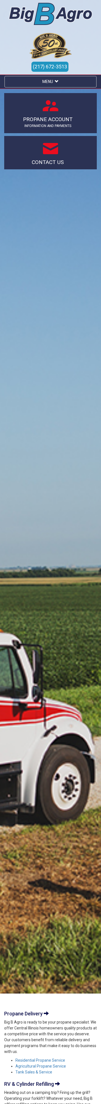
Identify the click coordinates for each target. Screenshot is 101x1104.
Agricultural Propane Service (40, 1066)
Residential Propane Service (40, 1060)
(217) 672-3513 (50, 67)
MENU (48, 81)
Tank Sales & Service (33, 1072)
